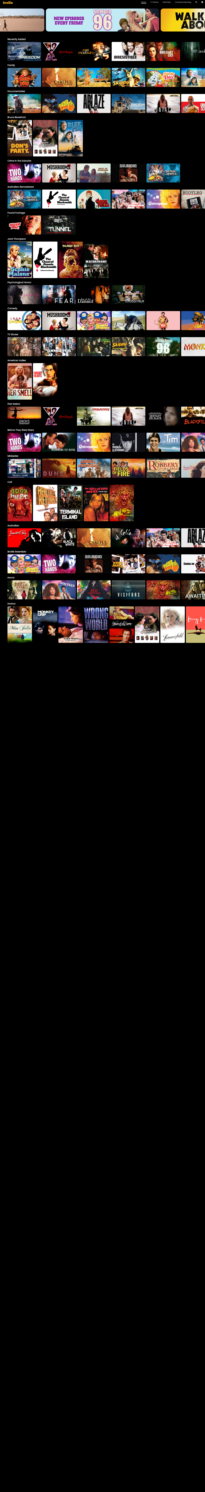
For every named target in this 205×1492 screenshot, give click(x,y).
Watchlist (167, 2)
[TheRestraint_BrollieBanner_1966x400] (102, 30)
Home (143, 2)
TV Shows (154, 2)
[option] (24, 51)
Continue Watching (183, 2)
